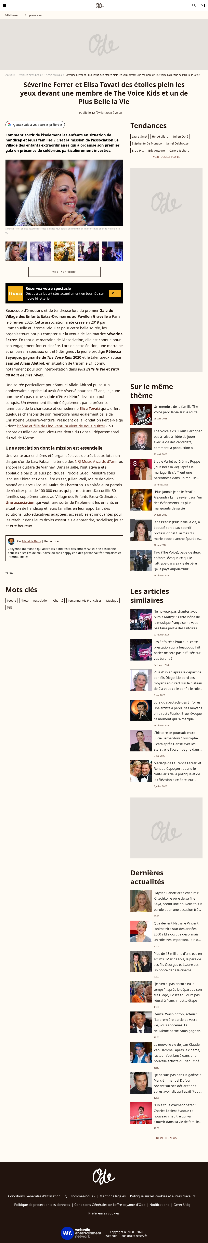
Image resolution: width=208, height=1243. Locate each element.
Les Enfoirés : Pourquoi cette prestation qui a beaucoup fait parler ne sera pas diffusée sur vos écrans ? (177, 650)
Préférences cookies (104, 1213)
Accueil (9, 75)
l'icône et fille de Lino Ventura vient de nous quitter (61, 426)
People (11, 600)
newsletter (202, 5)
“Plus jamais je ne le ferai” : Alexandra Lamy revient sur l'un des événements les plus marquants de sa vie (178, 500)
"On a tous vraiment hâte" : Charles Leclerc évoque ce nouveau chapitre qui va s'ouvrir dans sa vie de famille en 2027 (176, 1116)
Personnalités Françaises (85, 600)
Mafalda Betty (31, 541)
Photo (24, 600)
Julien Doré (180, 136)
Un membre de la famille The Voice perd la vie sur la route (176, 409)
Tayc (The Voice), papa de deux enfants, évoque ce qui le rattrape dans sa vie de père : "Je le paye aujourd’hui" (177, 560)
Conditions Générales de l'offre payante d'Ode (109, 1204)
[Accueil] (99, 5)
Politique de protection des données (42, 1204)
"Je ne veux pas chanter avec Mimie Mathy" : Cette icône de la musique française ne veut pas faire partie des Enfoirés (177, 619)
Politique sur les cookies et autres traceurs (163, 1196)
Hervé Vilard (160, 136)
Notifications (159, 1204)
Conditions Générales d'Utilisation (34, 1196)
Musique (112, 600)
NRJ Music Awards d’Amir (96, 461)
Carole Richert (179, 150)
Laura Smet (139, 136)
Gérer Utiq (181, 1204)
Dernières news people (30, 75)
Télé (9, 607)
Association (41, 600)
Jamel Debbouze (177, 143)
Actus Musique (54, 75)
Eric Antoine (156, 150)
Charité (58, 600)
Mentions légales (113, 1196)
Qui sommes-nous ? (80, 1196)
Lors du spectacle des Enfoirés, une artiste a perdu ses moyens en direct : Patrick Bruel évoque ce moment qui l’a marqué (178, 710)
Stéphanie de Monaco (147, 143)
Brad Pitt (138, 150)
